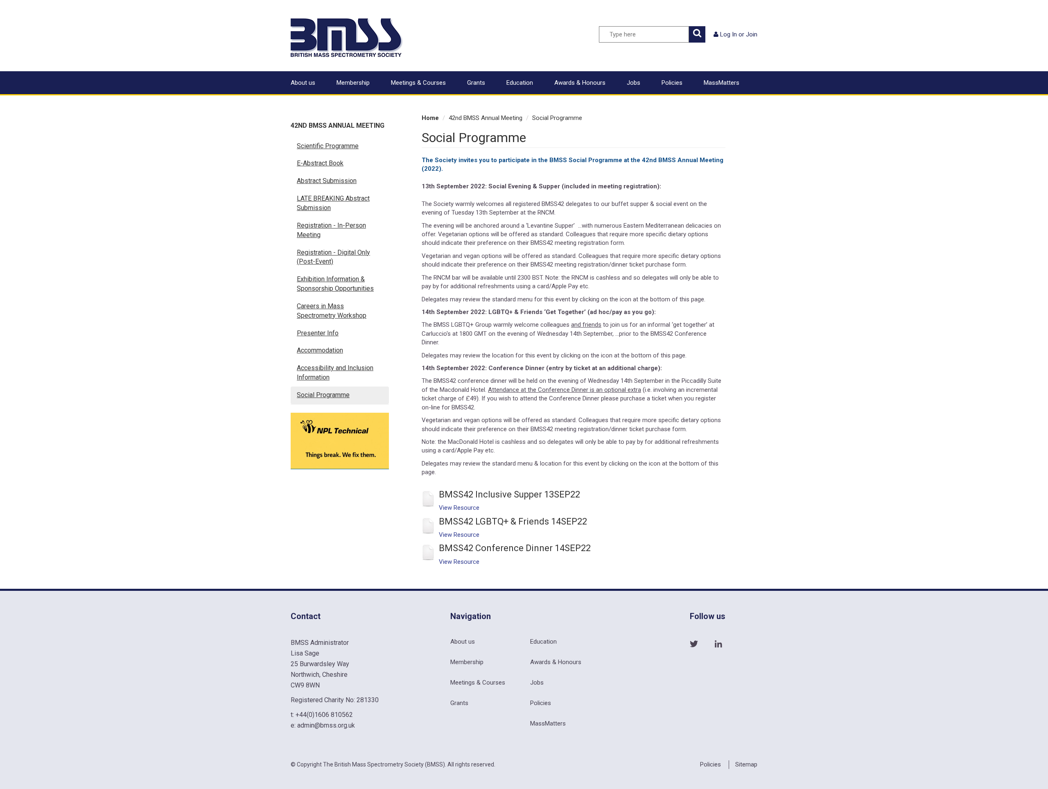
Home (430, 118)
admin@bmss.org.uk (326, 725)
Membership (353, 82)
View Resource (459, 507)
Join (751, 34)
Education (519, 82)
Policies (672, 82)
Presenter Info (318, 333)
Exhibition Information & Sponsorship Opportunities (335, 283)
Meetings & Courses (418, 82)
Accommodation (320, 350)
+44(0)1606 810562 (324, 715)
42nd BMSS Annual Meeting (337, 125)
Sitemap (746, 764)
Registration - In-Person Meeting (331, 230)
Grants (476, 82)
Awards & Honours (579, 82)
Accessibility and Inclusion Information (335, 372)
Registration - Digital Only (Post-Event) (333, 257)
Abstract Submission (327, 181)
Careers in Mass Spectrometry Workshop (331, 310)
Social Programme (323, 395)
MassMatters (721, 82)
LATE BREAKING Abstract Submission (333, 203)
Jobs (633, 82)
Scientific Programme (328, 146)
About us (303, 82)
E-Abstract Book (320, 163)
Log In (728, 34)
